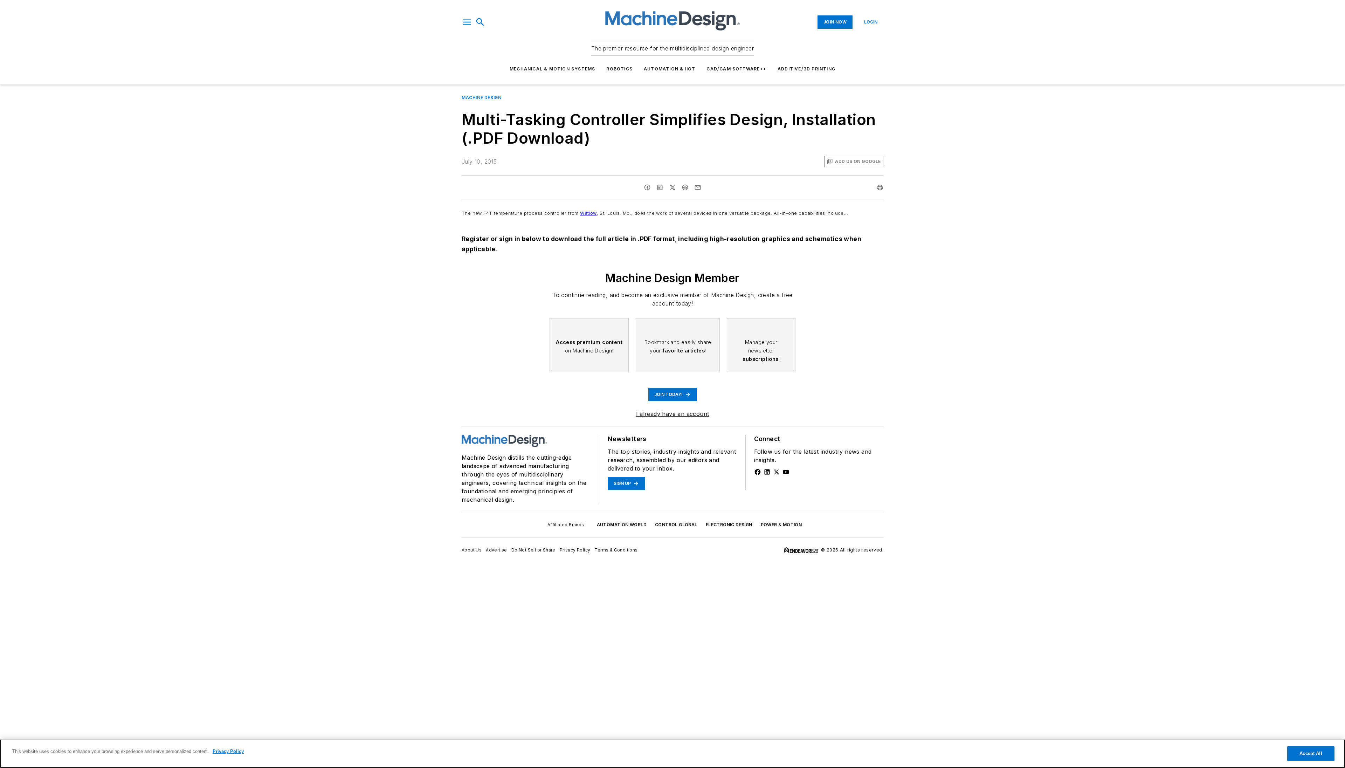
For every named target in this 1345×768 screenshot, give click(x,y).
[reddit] (685, 187)
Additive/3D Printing (806, 68)
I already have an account (672, 413)
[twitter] (672, 187)
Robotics (619, 68)
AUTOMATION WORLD (622, 524)
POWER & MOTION (781, 524)
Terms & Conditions (615, 550)
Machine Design (481, 97)
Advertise (496, 550)
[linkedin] (659, 187)
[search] (480, 22)
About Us (472, 550)
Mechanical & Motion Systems (552, 68)
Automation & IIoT (669, 68)
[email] (697, 187)
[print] (879, 187)
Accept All (1310, 753)
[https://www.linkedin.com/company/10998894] (767, 471)
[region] (672, 753)
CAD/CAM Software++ (736, 68)
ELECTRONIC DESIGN (729, 524)
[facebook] (647, 187)
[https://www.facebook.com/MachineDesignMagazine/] (757, 471)
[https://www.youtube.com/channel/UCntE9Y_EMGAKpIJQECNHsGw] (785, 471)
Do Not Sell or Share (533, 550)
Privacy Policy (575, 550)
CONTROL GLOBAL (676, 524)
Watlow (588, 213)
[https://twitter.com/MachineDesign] (776, 471)
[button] (467, 22)
